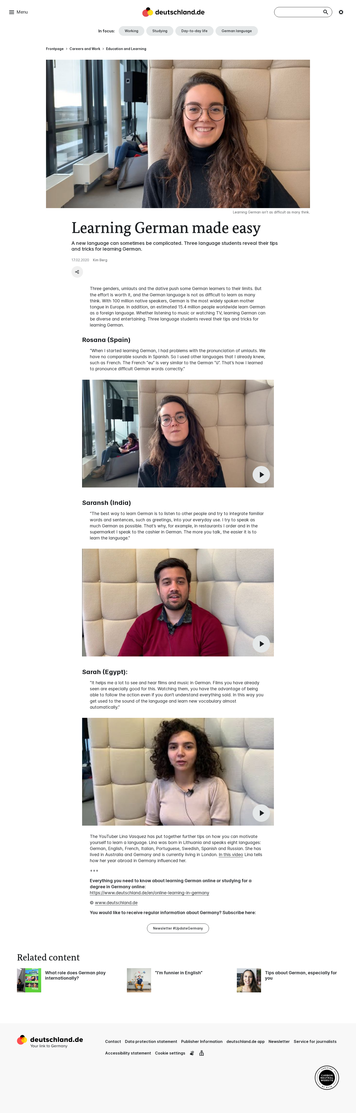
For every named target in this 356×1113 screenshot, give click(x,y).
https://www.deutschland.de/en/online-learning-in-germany (149, 892)
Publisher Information (202, 1041)
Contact (113, 1041)
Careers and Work (85, 49)
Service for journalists (315, 1041)
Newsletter (279, 1041)
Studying (159, 31)
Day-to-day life (194, 31)
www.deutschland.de (116, 902)
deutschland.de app (245, 1041)
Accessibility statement (128, 1053)
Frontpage (55, 49)
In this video (231, 854)
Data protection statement (151, 1041)
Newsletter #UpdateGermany (178, 928)
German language (237, 31)
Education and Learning (126, 49)
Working (131, 31)
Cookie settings (170, 1053)
